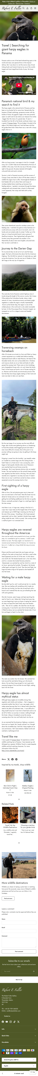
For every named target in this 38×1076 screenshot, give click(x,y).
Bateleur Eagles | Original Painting (27, 787)
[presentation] (18, 799)
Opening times (20, 3)
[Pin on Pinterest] (16, 759)
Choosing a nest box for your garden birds (28, 826)
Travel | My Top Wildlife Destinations (10, 826)
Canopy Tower (16, 740)
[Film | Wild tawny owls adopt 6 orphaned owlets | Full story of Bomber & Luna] (2, 1073)
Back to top (19, 980)
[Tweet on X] (9, 759)
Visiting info (11, 3)
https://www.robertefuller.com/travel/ (13, 751)
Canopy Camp (12, 123)
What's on (32, 1)
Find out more (8, 898)
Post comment (19, 951)
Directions (27, 3)
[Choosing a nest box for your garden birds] (28, 815)
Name (3, 919)
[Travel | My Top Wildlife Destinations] (10, 815)
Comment (4, 936)
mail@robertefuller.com (13, 1011)
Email (3, 927)
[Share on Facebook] (12, 759)
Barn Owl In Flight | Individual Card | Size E (10, 788)
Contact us (7, 1016)
